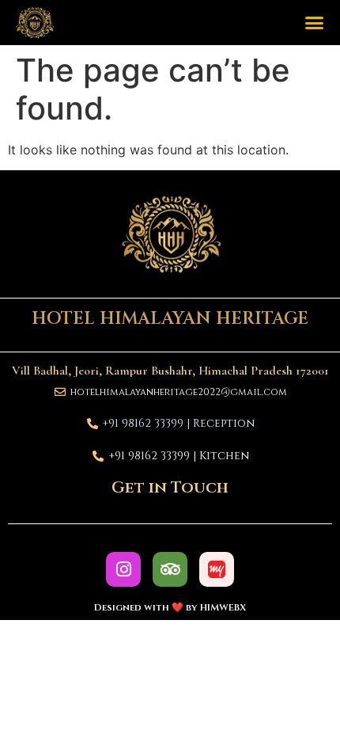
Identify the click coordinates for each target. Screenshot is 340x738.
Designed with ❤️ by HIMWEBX (170, 607)
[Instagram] (123, 569)
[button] (315, 23)
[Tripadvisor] (170, 569)
